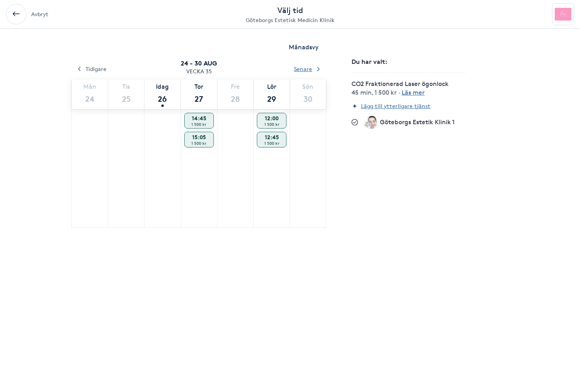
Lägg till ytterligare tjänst (395, 106)
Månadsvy (303, 47)
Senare (303, 68)
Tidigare (96, 68)
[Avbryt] (16, 14)
